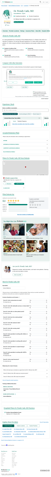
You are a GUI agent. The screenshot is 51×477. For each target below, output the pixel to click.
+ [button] (4, 162)
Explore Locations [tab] (21, 425)
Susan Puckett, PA (6, 434)
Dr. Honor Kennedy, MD (32, 429)
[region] (25, 77)
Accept (38, 82)
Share (8, 25)
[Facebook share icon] (41, 471)
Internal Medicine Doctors (14, 5)
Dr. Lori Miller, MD (17, 434)
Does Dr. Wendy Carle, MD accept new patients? (14, 376)
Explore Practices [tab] (33, 425)
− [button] (4, 164)
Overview (5, 31)
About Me (38, 31)
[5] (40, 204)
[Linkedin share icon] (45, 471)
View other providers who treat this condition (23, 124)
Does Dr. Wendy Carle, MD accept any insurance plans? (15, 373)
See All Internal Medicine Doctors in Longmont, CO (12, 440)
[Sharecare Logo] (8, 2)
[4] (37, 204)
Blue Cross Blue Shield (9, 151)
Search (40, 2)
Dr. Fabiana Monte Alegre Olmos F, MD (37, 431)
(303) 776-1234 (20, 183)
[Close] (42, 71)
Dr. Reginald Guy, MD (7, 436)
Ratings (22, 31)
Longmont (26, 5)
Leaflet (37, 174)
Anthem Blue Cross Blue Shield (11, 144)
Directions (9, 183)
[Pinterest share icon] (49, 471)
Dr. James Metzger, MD (29, 434)
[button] (19, 297)
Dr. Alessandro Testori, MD (20, 431)
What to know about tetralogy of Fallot (34, 238)
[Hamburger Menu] (3, 2)
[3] (35, 204)
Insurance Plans (30, 31)
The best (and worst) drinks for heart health (12, 254)
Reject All (29, 82)
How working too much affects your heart (12, 238)
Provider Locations (14, 31)
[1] (30, 204)
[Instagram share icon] (43, 471)
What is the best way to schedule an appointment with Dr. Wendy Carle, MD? (20, 370)
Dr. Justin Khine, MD (7, 429)
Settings (13, 82)
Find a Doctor (4, 5)
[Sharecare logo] (15, 470)
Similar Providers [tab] (8, 425)
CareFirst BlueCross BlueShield (11, 148)
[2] (32, 204)
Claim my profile (17, 274)
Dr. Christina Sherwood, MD (21, 436)
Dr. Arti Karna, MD (40, 434)
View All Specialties (44, 422)
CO (22, 5)
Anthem (5, 140)
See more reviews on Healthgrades (25, 214)
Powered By (3, 445)
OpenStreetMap (42, 174)
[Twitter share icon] (47, 471)
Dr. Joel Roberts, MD (7, 431)
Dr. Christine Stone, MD (19, 429)
